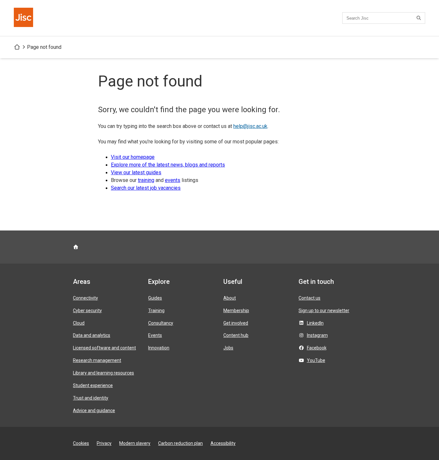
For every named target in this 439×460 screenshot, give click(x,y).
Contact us (309, 298)
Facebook (317, 347)
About (229, 298)
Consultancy (160, 323)
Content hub (235, 335)
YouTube (316, 360)
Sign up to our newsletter (324, 310)
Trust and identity (90, 398)
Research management (97, 360)
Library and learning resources (103, 372)
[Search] (420, 18)
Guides (155, 298)
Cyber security (87, 310)
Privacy (104, 443)
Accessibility (223, 443)
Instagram (317, 335)
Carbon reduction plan (180, 443)
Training (156, 310)
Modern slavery (134, 443)
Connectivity (85, 298)
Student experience (93, 385)
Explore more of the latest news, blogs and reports (168, 165)
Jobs (228, 347)
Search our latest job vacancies (146, 188)
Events (155, 335)
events (172, 180)
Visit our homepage (133, 157)
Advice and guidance (94, 410)
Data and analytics (91, 335)
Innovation (158, 347)
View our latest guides (136, 172)
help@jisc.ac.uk (250, 126)
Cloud (79, 323)
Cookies (81, 443)
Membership (236, 310)
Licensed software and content (104, 347)
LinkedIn (315, 323)
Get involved (235, 323)
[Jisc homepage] (24, 18)
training (146, 180)
